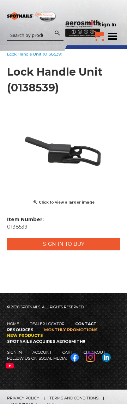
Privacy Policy (23, 398)
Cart (67, 352)
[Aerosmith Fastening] (83, 18)
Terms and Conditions (73, 398)
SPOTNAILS (31, 27)
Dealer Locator (47, 323)
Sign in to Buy (63, 244)
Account (42, 352)
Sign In (107, 24)
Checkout (94, 352)
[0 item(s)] (98, 33)
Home (13, 323)
